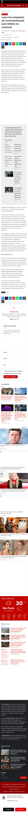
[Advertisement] (14, 109)
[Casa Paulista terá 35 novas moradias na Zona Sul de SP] (9, 148)
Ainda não (8, 809)
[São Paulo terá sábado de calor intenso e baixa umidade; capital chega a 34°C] (5, 630)
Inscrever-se (20, 809)
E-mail (5, 358)
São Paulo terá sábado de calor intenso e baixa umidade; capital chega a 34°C (18, 630)
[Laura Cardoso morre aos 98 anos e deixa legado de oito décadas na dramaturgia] (9, 190)
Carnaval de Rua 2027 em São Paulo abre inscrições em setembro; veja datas (18, 644)
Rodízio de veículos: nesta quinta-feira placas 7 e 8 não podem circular (18, 661)
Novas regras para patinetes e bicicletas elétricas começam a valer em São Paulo (18, 637)
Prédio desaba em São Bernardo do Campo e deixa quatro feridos (6, 398)
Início (3, 11)
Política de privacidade (19, 791)
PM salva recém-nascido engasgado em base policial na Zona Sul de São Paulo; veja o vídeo (21, 415)
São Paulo (8, 11)
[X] (6, 43)
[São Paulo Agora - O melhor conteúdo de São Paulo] (14, 5)
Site (5, 364)
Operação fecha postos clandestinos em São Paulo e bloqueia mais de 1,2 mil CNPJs (18, 651)
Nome (5, 352)
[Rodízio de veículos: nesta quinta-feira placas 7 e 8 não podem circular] (5, 662)
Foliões (7, 292)
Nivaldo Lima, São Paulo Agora (18, 30)
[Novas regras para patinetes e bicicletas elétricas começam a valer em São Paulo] (5, 637)
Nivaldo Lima (14, 312)
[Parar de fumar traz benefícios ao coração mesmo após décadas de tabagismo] (9, 174)
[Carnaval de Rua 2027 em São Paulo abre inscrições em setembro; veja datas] (5, 644)
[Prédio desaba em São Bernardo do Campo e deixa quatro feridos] (7, 391)
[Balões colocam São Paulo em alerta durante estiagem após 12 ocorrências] (21, 391)
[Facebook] (2, 43)
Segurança (11, 791)
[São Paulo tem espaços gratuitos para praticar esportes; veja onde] (9, 161)
